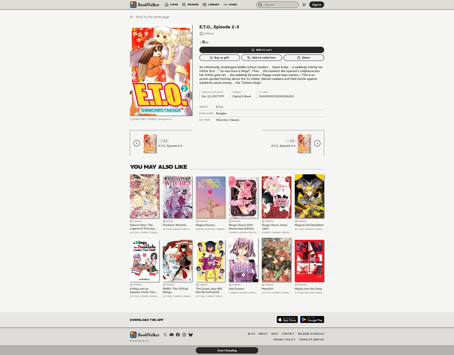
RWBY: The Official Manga (175, 290)
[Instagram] (184, 335)
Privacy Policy (284, 339)
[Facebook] (178, 335)
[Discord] (171, 335)
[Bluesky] (191, 335)
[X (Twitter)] (165, 335)
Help (274, 334)
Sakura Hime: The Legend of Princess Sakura (142, 226)
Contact (288, 334)
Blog (251, 334)
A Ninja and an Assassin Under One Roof (142, 290)
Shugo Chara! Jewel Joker (274, 226)
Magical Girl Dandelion (309, 225)
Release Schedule (311, 334)
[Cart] (304, 5)
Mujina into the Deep (308, 288)
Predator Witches (174, 225)
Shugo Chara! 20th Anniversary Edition (241, 226)
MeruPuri (267, 288)
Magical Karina (205, 225)
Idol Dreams (236, 288)
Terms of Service (311, 339)
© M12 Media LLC (139, 341)
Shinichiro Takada (227, 120)
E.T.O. (219, 107)
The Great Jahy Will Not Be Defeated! (209, 290)
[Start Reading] (161, 70)
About (263, 334)
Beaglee (221, 113)
